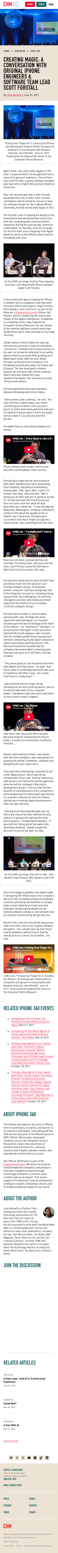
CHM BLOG (19, 51)
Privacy (19, 1546)
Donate (30, 4)
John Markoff (14, 95)
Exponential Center (27, 312)
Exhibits (33, 1505)
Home (7, 51)
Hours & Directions (13, 1470)
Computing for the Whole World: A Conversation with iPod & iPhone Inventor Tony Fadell (30, 1034)
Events (32, 1498)
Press (6, 1498)
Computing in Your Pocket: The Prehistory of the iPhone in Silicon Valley (30, 1022)
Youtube (29, 1457)
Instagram (35, 1457)
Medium (11, 1457)
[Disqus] (29, 1309)
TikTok (41, 1457)
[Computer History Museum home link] (12, 4)
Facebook (17, 1457)
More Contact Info (13, 1485)
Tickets (41, 4)
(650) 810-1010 (10, 1479)
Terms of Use (9, 1546)
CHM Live (35, 51)
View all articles (11, 1440)
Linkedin (46, 1457)
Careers (7, 1505)
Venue (6, 1512)
